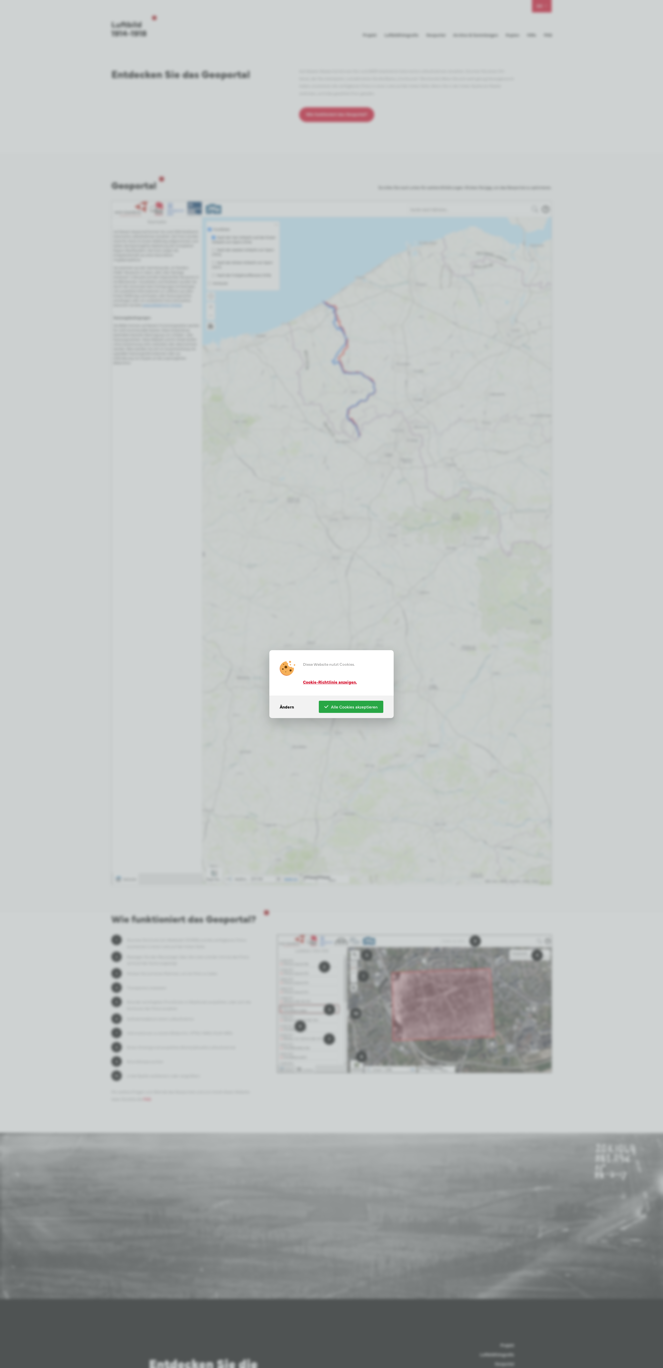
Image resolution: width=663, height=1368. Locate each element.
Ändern (287, 707)
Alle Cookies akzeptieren (354, 707)
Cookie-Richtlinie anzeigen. (330, 681)
